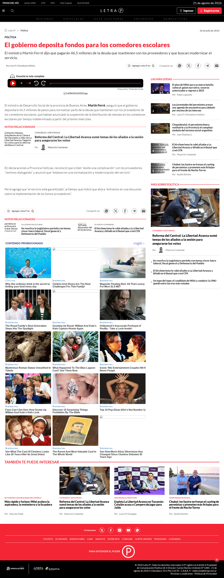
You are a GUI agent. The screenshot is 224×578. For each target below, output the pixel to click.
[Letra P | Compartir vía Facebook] (198, 65)
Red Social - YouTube (128, 530)
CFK (43, 2)
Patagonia (160, 539)
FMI (53, 2)
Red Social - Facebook (110, 530)
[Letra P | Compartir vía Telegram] (207, 65)
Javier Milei (30, 2)
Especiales (74, 18)
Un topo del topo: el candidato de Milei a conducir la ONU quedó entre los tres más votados (184, 282)
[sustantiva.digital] (53, 568)
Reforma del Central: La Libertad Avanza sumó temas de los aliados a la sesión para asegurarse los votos (184, 239)
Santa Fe (100, 539)
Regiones (45, 18)
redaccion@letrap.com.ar (204, 570)
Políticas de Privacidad (205, 573)
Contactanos (90, 530)
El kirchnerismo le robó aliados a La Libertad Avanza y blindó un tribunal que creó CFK (183, 272)
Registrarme (211, 10)
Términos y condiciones (181, 573)
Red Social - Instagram (119, 530)
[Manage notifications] (216, 559)
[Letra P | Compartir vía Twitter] (188, 65)
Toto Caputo (66, 2)
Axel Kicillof (83, 2)
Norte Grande (143, 539)
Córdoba (127, 539)
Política (24, 30)
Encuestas (144, 18)
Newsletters (176, 18)
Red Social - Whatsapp (137, 530)
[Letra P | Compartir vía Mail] (216, 65)
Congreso (175, 539)
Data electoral (109, 18)
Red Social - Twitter (102, 530)
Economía (61, 539)
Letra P (11, 30)
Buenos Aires (77, 539)
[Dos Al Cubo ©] (15, 568)
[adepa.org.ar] (38, 569)
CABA (90, 539)
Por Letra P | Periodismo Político (20, 65)
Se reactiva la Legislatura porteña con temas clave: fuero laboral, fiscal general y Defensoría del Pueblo (184, 262)
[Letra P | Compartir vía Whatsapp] (179, 65)
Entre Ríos (113, 539)
